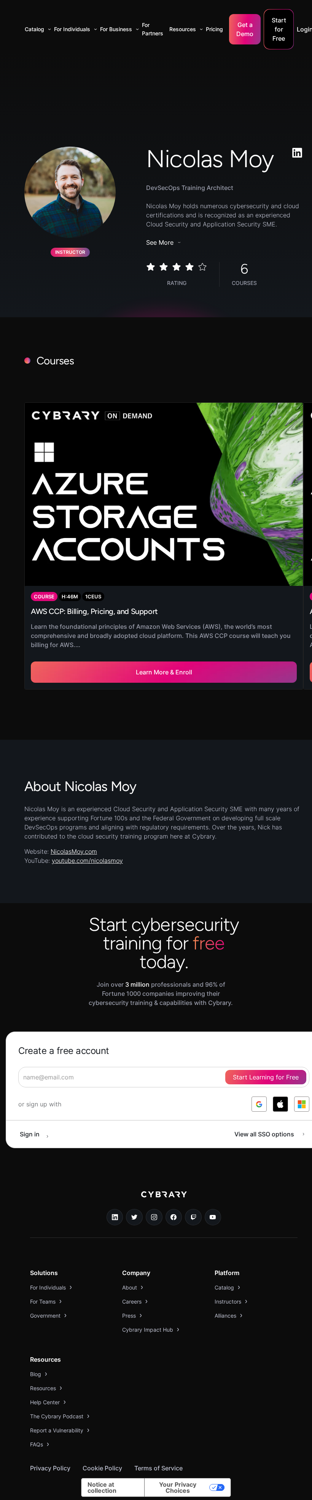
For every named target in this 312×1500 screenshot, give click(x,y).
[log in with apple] (280, 1104)
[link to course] (164, 546)
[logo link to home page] (164, 1200)
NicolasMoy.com (74, 851)
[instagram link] (154, 1217)
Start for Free (279, 29)
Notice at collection (102, 1487)
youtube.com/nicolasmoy (87, 860)
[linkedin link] (115, 1217)
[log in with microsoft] (301, 1104)
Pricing (214, 29)
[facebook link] (174, 1217)
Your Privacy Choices (177, 1487)
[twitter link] (134, 1217)
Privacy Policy (50, 1468)
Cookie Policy (102, 1468)
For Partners (152, 29)
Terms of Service (158, 1468)
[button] (36, 29)
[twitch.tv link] (193, 1217)
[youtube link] (213, 1217)
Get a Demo (244, 29)
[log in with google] (259, 1104)
